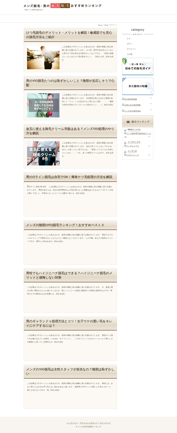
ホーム (100, 25)
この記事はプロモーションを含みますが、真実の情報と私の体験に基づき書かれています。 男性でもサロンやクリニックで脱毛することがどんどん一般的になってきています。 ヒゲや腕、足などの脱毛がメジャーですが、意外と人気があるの (70, 238)
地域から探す (72, 19)
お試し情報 (104, 19)
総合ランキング (40, 19)
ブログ (106, 25)
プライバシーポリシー (89, 423)
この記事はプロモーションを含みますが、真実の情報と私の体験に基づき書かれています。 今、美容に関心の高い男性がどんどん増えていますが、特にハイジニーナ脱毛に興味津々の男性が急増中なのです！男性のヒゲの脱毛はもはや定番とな (70, 290)
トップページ (71, 423)
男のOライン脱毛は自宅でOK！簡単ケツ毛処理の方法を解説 (69, 177)
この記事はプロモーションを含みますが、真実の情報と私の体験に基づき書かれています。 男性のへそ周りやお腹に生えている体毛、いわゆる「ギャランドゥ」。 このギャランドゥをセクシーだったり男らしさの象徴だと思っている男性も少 (70, 338)
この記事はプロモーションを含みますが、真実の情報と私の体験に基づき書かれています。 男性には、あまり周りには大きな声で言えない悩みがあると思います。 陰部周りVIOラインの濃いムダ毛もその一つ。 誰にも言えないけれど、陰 (70, 386)
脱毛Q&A (137, 19)
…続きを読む (107, 105)
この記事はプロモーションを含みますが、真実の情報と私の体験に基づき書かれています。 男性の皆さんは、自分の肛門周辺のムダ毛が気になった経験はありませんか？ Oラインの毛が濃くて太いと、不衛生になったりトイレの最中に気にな (70, 190)
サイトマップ (105, 423)
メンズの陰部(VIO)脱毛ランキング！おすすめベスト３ (65, 225)
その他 (129, 54)
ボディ (129, 44)
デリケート (131, 49)
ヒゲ (128, 38)
